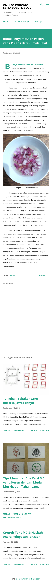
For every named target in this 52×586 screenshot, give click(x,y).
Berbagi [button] (42, 275)
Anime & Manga (22, 21)
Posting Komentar (22, 514)
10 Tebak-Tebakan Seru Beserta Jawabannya (20, 400)
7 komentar (18, 430)
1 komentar (18, 564)
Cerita (12, 275)
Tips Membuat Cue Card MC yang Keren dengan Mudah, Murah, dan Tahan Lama (24, 482)
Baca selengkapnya (40, 430)
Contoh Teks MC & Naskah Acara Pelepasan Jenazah (23, 534)
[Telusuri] (41, 4)
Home (5, 21)
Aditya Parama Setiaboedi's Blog (17, 6)
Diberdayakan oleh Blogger (27, 579)
